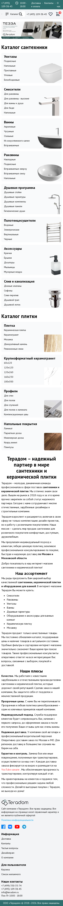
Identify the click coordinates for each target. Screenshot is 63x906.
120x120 (8, 367)
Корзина (5, 869)
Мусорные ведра (13, 271)
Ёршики (8, 257)
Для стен (8, 395)
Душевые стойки (13, 192)
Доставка (6, 838)
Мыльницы (9, 267)
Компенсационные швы (16, 414)
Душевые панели (13, 206)
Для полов (9, 400)
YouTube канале (10, 769)
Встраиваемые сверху (15, 168)
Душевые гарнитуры (15, 196)
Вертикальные (11, 234)
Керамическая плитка (15, 330)
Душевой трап (11, 299)
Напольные (9, 65)
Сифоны (8, 290)
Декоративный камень (15, 344)
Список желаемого (11, 874)
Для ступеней (11, 404)
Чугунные (9, 131)
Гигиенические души (14, 210)
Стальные (8, 136)
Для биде (9, 107)
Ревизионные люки (13, 348)
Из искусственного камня (17, 140)
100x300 (8, 381)
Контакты (48, 3)
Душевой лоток (12, 304)
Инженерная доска (14, 437)
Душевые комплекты (15, 201)
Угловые (8, 75)
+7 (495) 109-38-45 (37, 14)
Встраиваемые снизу (14, 173)
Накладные (10, 159)
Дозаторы (9, 262)
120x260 (8, 372)
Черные (8, 239)
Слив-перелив (11, 295)
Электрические (11, 229)
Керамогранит (11, 334)
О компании (7, 857)
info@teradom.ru (10, 892)
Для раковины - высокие (16, 98)
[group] (31, 30)
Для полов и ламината (15, 409)
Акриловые (9, 126)
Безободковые (12, 79)
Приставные (10, 70)
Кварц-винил (10, 442)
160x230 (8, 376)
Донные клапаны (13, 285)
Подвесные (10, 61)
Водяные (8, 224)
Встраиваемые (11, 145)
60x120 (8, 362)
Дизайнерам (7, 852)
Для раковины (11, 93)
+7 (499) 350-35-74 (11, 885)
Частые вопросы (9, 848)
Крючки (8, 253)
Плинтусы (9, 447)
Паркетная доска (13, 433)
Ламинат (8, 428)
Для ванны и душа (13, 103)
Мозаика (8, 339)
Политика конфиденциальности (17, 820)
